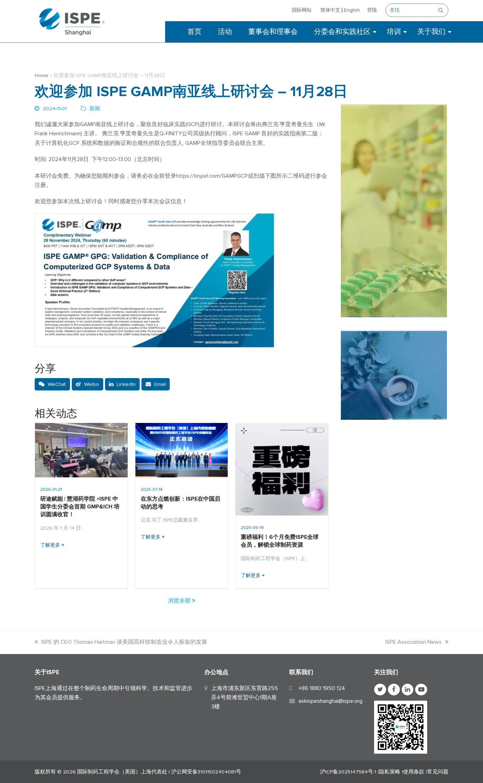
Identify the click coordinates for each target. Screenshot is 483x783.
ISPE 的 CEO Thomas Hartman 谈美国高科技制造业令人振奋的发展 (124, 642)
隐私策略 (389, 772)
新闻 (94, 108)
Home (41, 75)
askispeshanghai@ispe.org (330, 701)
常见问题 (437, 772)
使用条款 (413, 772)
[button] (52, 384)
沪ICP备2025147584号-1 (348, 772)
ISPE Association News (413, 642)
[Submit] (440, 10)
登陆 (372, 10)
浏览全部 (180, 600)
